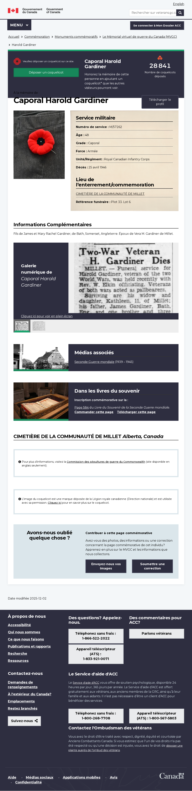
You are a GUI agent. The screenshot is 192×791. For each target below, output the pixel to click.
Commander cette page (93, 412)
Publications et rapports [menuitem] (29, 646)
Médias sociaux (39, 777)
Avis (113, 777)
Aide (12, 777)
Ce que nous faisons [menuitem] (26, 639)
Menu (20, 25)
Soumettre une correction (152, 566)
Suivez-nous (26, 722)
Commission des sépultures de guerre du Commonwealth (106, 461)
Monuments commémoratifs (76, 37)
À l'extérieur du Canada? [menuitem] (29, 694)
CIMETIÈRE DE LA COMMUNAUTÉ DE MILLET (110, 194)
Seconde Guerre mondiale (94, 362)
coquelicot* (93, 83)
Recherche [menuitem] (17, 654)
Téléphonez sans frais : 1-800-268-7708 (96, 715)
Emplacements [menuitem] (21, 701)
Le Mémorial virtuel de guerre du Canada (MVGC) (140, 37)
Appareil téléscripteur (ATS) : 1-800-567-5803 (156, 715)
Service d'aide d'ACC (86, 682)
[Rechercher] (180, 12)
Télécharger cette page (136, 412)
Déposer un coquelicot (46, 72)
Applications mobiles (81, 777)
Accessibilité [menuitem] (19, 625)
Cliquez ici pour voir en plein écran (47, 316)
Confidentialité (28, 782)
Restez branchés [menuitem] (22, 708)
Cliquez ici (55, 502)
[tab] (22, 325)
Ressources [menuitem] (18, 661)
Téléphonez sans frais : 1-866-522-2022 (96, 635)
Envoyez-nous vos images (106, 566)
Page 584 (81, 407)
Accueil (13, 37)
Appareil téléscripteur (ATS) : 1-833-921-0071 (96, 654)
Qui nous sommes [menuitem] (24, 632)
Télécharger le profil (160, 102)
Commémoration (37, 37)
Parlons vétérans (157, 633)
